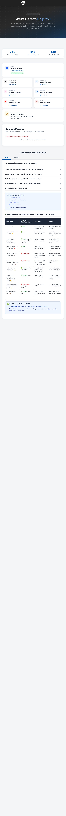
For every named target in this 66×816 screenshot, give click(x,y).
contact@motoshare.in (17, 70)
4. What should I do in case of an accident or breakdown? (23, 183)
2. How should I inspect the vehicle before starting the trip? (23, 174)
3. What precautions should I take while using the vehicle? (23, 179)
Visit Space (45, 105)
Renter (7, 157)
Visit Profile (13, 84)
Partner (16, 157)
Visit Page (44, 84)
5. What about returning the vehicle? (16, 188)
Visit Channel (13, 105)
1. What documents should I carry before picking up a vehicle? (24, 169)
